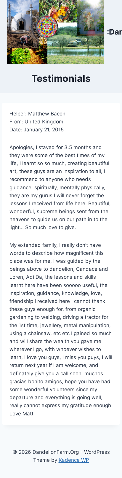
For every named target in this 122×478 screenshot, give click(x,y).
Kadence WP (74, 460)
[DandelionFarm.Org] (55, 32)
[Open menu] (109, 31)
